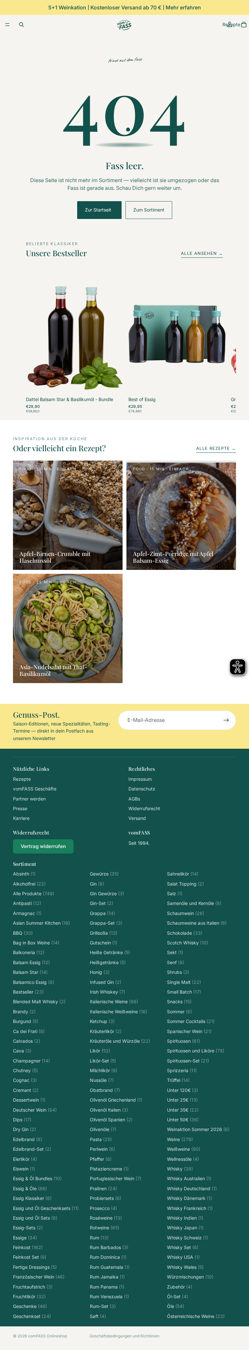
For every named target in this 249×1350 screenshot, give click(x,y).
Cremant (26, 1090)
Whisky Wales (185, 1267)
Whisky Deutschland (192, 1188)
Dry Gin (24, 1129)
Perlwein (102, 1149)
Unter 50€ (183, 1119)
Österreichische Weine (196, 1316)
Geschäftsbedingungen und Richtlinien (124, 1336)
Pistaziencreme (109, 1168)
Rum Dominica (108, 1257)
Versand (137, 818)
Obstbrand (105, 1090)
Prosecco (103, 1208)
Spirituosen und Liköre (195, 1050)
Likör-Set (103, 1060)
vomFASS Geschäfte (34, 788)
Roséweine (106, 1218)
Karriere (21, 818)
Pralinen (103, 1188)
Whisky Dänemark (189, 1198)
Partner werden (29, 798)
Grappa (102, 913)
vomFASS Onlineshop (47, 1336)
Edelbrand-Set (32, 1149)
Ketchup (102, 1021)
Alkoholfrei (29, 884)
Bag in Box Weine (36, 942)
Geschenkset (32, 1316)
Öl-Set (177, 1296)
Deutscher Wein (35, 1110)
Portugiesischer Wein (115, 1178)
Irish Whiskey (107, 992)
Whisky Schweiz (187, 1237)
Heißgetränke (108, 962)
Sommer (179, 1011)
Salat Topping (185, 884)
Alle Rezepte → (216, 448)
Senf (175, 962)
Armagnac (27, 913)
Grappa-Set (106, 923)
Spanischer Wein (189, 1031)
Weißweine (183, 1149)
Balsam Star (30, 972)
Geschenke (30, 1306)
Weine (180, 1139)
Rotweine (104, 1227)
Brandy (24, 1011)
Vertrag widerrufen (43, 846)
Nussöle (102, 1080)
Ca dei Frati (29, 1031)
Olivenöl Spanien (111, 1119)
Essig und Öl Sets (35, 1218)
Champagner (31, 1060)
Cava (22, 1050)
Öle (175, 1306)
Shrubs (178, 972)
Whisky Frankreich (190, 1208)
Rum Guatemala (110, 1267)
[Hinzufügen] (113, 384)
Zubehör (179, 1287)
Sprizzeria (182, 1070)
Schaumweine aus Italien (197, 923)
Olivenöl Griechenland (116, 1100)
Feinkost (28, 1247)
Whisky (180, 1168)
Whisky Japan (185, 1227)
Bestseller (28, 992)
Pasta (101, 1139)
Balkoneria (28, 952)
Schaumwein (185, 913)
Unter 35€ (183, 1110)
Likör (100, 1050)
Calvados (26, 1041)
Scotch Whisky (187, 942)
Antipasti (27, 903)
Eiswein (24, 1168)
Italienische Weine (114, 1001)
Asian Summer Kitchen (41, 923)
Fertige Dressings (35, 1267)
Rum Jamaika (107, 1276)
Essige (25, 1237)
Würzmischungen (190, 1276)
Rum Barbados (109, 1247)
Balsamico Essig (33, 982)
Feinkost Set (29, 1257)
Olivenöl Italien (109, 1110)
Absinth (24, 873)
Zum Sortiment (148, 209)
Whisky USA (183, 1257)
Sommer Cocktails (191, 1021)
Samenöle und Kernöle (194, 903)
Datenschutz (141, 788)
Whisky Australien (189, 1178)
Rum (99, 1237)
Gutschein (103, 942)
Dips (22, 1119)
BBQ (23, 933)
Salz (175, 893)
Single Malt (184, 982)
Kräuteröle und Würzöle (120, 1041)
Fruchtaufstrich (33, 1287)
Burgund (25, 1021)
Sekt (175, 952)
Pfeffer (101, 1159)
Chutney (25, 1070)
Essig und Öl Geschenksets (46, 1208)
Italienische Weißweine (118, 1011)
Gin (97, 884)
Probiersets (105, 1198)
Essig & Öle (30, 1188)
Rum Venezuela (109, 1296)
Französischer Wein (39, 1276)
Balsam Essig (31, 962)
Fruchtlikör (29, 1296)
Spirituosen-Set (188, 1060)
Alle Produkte (33, 893)
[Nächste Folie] (216, 343)
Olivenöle (103, 1129)
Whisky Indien (185, 1218)
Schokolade (184, 933)
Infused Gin (105, 982)
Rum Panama (107, 1287)
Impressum (140, 779)
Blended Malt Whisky (39, 1001)
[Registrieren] (226, 720)
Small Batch (184, 992)
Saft (98, 1316)
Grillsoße (103, 933)
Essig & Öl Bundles (37, 1178)
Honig (100, 972)
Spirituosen (183, 1041)
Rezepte (22, 779)
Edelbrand (27, 1139)
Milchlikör (103, 1070)
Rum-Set (103, 1306)
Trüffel (178, 1080)
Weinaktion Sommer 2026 (198, 1129)
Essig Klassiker (32, 1198)
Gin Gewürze (107, 893)
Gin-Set (101, 903)
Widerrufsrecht (144, 808)
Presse (20, 808)
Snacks (179, 1001)
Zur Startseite (99, 209)
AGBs (134, 798)
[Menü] (7, 24)
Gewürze (104, 873)
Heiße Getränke (110, 952)
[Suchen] (21, 24)
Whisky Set (182, 1247)
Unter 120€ (182, 1090)
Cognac (25, 1080)
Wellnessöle (183, 1159)
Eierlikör (25, 1159)
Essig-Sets (28, 1227)
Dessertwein (29, 1100)
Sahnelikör (182, 873)
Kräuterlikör (106, 1031)
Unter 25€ (182, 1100)
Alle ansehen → (202, 253)
